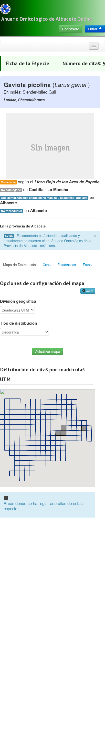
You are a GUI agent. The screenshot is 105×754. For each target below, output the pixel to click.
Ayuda (89, 291)
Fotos (87, 264)
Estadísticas (66, 264)
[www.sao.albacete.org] (5, 9)
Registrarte (70, 28)
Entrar (93, 28)
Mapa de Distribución (19, 264)
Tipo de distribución (18, 323)
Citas (47, 264)
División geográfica (18, 301)
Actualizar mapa (47, 351)
